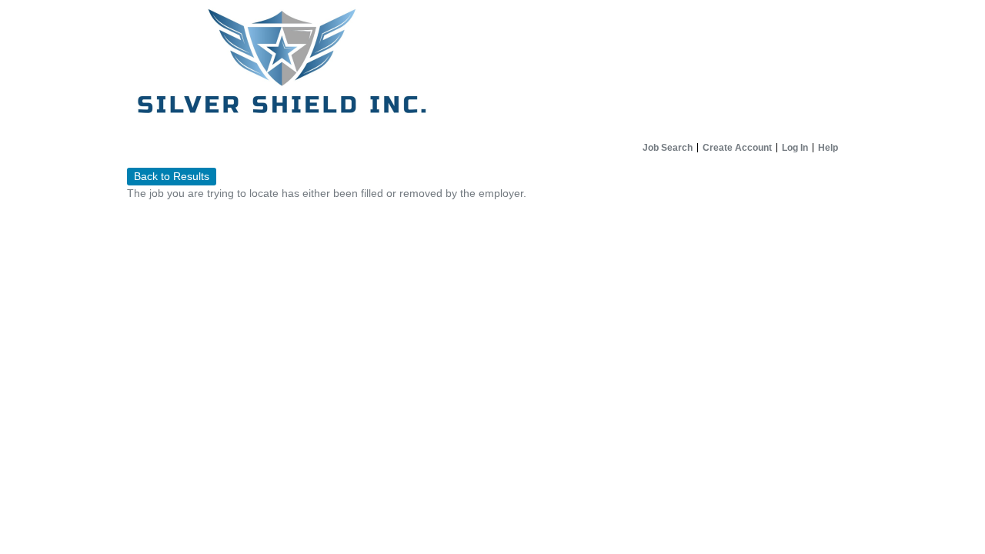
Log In (795, 147)
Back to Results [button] (171, 176)
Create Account (737, 147)
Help (828, 147)
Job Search (668, 147)
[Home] (492, 67)
